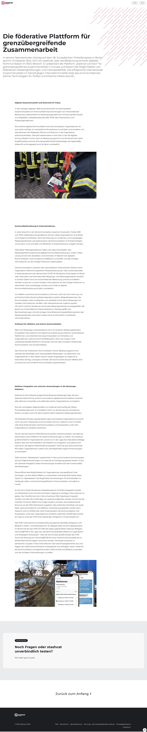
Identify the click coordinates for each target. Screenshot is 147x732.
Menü (142, 3)
